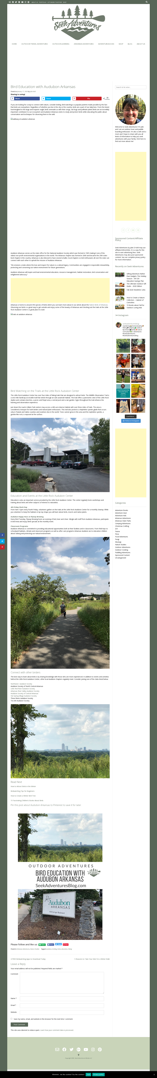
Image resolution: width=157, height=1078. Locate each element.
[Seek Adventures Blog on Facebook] (128, 230)
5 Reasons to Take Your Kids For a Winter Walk (92, 959)
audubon (49, 949)
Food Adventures (121, 537)
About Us (35, 2)
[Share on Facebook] (2, 535)
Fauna (117, 531)
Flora (117, 534)
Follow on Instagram (132, 421)
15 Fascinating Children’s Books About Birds (27, 800)
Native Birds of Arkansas (98, 305)
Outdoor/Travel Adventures (34, 44)
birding (54, 949)
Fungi (117, 539)
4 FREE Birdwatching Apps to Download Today (28, 959)
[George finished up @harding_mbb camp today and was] (138, 361)
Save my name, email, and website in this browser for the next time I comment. (43, 1019)
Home (14, 44)
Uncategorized (120, 558)
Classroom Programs (19, 526)
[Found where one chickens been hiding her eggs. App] (138, 346)
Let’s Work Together (54, 2)
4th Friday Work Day (19, 507)
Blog (130, 44)
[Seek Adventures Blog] (78, 22)
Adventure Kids (120, 515)
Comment (14, 974)
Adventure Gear (121, 513)
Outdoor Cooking (121, 550)
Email (13, 1005)
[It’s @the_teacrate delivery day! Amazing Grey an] (138, 406)
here (142, 139)
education (64, 949)
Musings (118, 542)
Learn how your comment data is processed (56, 1030)
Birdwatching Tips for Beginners (22, 791)
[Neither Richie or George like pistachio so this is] (138, 391)
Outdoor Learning (60, 44)
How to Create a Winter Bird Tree (23, 796)
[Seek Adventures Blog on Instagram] (123, 230)
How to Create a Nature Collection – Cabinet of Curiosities (136, 300)
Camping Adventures (123, 523)
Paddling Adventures (122, 552)
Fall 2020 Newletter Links (136, 290)
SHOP (64, 2)
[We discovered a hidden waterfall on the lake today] (123, 346)
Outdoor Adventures (122, 547)
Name (14, 998)
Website (14, 1012)
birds (59, 949)
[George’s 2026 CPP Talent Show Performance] (138, 376)
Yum (88, 1074)
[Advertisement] (78, 64)
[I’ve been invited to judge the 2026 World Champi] (123, 391)
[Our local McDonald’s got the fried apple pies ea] (123, 361)
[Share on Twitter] (2, 541)
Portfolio (42, 2)
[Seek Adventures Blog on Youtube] (133, 230)
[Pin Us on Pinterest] (28, 2)
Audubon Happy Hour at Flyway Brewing (27, 517)
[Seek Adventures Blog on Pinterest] (138, 230)
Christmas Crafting (122, 526)
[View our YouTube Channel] (22, 2)
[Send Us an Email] (10, 2)
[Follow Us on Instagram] (25, 2)
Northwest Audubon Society (21, 684)
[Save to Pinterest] (2, 547)
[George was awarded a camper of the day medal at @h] (123, 376)
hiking (70, 949)
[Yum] (154, 1074)
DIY (116, 529)
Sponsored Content (122, 555)
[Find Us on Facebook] (13, 2)
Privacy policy (98, 1074)
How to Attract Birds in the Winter (23, 786)
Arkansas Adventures (84, 44)
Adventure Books (106, 44)
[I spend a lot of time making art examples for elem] (123, 406)
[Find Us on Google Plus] (19, 2)
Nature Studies (34, 949)
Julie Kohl (33, 91)
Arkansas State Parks (123, 521)
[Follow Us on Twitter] (16, 2)
